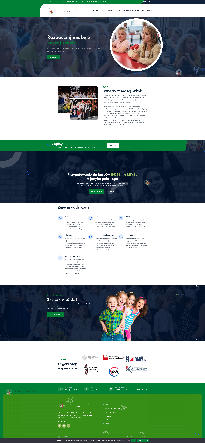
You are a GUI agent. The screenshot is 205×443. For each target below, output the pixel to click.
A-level (110, 191)
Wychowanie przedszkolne (125, 10)
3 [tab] (141, 73)
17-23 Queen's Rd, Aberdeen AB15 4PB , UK (131, 390)
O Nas (97, 10)
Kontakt (149, 10)
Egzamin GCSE (95, 191)
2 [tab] (138, 73)
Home (92, 10)
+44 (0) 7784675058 (55, 1)
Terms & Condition (142, 437)
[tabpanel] (102, 44)
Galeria (137, 10)
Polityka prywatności (143, 440)
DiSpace (70, 437)
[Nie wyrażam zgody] (203, 440)
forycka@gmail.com (71, 1)
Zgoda (133, 440)
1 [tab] (135, 73)
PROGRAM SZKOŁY (55, 314)
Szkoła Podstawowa (108, 10)
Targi (143, 10)
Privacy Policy (131, 437)
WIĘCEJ (51, 52)
